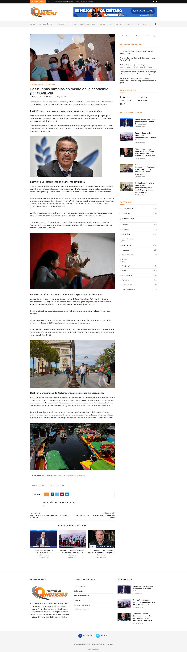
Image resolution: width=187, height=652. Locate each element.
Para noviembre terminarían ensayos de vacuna (68, 475)
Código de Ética (79, 591)
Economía (72, 24)
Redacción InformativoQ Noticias (42, 97)
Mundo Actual (105, 24)
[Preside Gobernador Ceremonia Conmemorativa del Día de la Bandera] (72, 539)
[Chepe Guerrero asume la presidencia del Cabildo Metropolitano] (43, 539)
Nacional (124, 259)
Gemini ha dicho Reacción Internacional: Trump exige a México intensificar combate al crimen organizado (145, 169)
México (42, 485)
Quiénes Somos (79, 586)
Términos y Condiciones (82, 605)
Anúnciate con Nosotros (82, 596)
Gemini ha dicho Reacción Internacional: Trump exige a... (72, 1)
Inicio (32, 24)
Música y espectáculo (139, 255)
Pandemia (61, 485)
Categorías (141, 24)
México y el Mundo (87, 24)
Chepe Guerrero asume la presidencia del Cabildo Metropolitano (43, 553)
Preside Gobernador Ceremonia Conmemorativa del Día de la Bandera (72, 553)
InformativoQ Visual (124, 24)
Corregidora (139, 213)
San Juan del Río (139, 275)
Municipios (139, 250)
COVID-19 (34, 485)
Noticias (51, 485)
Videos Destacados (139, 289)
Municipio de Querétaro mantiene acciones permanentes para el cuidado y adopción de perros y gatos (138, 81)
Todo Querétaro (45, 24)
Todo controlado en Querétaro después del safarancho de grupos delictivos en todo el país (145, 152)
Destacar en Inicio (36, 85)
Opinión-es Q (139, 266)
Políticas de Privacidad (81, 610)
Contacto (77, 600)
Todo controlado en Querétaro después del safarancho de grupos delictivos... (101, 553)
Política (60, 24)
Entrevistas (139, 229)
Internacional (51, 85)
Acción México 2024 (139, 209)
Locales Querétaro (128, 239)
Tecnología (139, 280)
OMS (64, 116)
